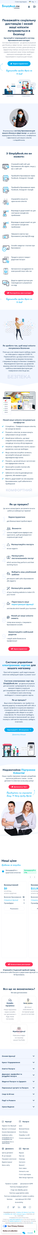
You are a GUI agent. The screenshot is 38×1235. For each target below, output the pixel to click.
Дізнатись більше (19, 735)
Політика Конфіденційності (19, 1187)
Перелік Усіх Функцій (9, 1126)
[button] (10, 1009)
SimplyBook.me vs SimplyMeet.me (8, 1138)
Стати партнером (25, 1174)
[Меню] (34, 7)
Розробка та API (24, 1135)
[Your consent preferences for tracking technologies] (34, 1231)
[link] (28, 1009)
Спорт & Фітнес (8, 1094)
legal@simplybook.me (15, 1221)
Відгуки (21, 1153)
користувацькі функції (23, 604)
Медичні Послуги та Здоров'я (14, 1082)
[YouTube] (24, 1207)
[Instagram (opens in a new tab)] (30, 1207)
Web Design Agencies (26, 1177)
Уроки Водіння (8, 1107)
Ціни (20, 1126)
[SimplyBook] (10, 7)
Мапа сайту (6, 1165)
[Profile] (29, 6)
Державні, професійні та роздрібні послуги (12, 1075)
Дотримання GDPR (26, 1184)
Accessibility (19, 1202)
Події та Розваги (8, 1100)
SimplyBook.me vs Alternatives (8, 1142)
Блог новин (23, 1168)
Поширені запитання (9, 1159)
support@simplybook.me (16, 1219)
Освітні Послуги (8, 1069)
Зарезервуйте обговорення (18, 730)
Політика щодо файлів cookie (19, 1193)
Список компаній (24, 1138)
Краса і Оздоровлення (11, 1062)
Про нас (21, 1156)
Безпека (9, 1199)
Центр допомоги (7, 1153)
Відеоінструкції (7, 1162)
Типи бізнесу (23, 1132)
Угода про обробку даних (19, 1190)
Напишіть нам (24, 1171)
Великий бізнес (24, 1129)
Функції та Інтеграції (9, 1129)
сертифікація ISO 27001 (23, 1199)
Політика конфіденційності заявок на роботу (19, 1196)
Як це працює (6, 1156)
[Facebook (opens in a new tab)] (8, 1207)
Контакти (22, 1162)
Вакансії (21, 1165)
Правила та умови (11, 1184)
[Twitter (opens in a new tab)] (13, 1207)
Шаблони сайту (7, 1135)
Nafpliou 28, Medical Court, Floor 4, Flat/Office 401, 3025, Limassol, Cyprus (19, 1213)
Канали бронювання (9, 1132)
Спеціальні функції (11, 900)
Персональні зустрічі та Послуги (15, 1088)
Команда (22, 1159)
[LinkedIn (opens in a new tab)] (19, 1207)
